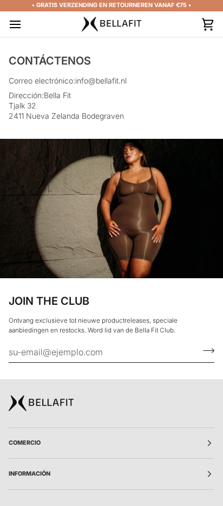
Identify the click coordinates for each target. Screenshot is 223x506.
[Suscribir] (205, 350)
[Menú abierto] (25, 24)
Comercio (25, 442)
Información (29, 473)
